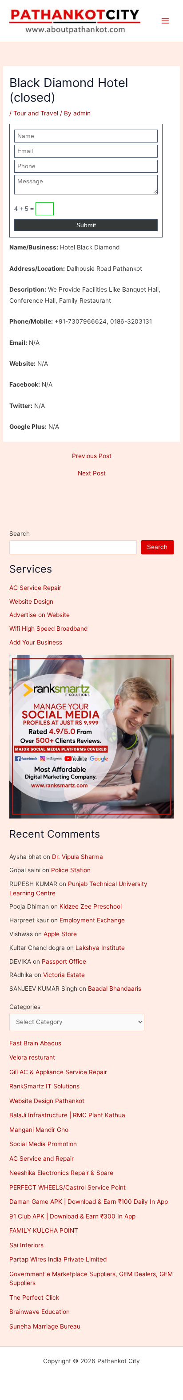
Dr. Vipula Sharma (77, 856)
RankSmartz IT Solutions (44, 1086)
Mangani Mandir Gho (38, 1129)
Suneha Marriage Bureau (44, 1326)
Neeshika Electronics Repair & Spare (61, 1172)
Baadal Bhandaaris (114, 988)
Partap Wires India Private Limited (58, 1259)
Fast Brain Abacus (35, 1043)
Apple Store (60, 933)
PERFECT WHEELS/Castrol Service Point (67, 1187)
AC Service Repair (35, 587)
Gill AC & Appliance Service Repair (58, 1072)
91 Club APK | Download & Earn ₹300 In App (72, 1216)
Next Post (92, 474)
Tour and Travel (35, 113)
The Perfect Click (34, 1297)
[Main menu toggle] (165, 21)
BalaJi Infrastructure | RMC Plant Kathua (67, 1115)
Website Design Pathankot (46, 1100)
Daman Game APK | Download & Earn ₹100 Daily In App (88, 1201)
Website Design (31, 601)
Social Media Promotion (43, 1143)
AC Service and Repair (41, 1158)
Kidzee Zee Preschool (91, 906)
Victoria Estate (64, 974)
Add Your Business (35, 642)
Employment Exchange (92, 920)
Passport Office (64, 961)
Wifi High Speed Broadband (48, 628)
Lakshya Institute (100, 947)
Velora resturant (32, 1057)
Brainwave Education (39, 1311)
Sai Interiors (26, 1245)
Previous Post (91, 456)
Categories (24, 1006)
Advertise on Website (39, 614)
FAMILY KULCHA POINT (43, 1230)
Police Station (71, 870)
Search (19, 533)
